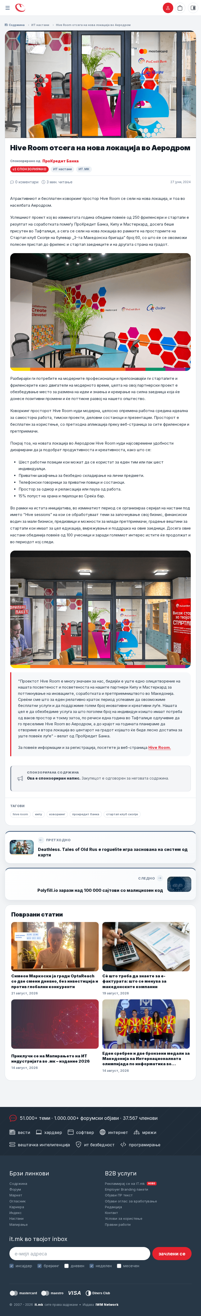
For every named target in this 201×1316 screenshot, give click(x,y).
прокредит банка (85, 814)
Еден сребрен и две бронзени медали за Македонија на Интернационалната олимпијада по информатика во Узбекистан (146, 1059)
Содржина (17, 25)
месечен (131, 1266)
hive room (20, 814)
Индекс (15, 1213)
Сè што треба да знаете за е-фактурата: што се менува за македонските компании (134, 981)
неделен (104, 1266)
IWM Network (107, 1305)
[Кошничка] (180, 8)
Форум (15, 1189)
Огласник (17, 1201)
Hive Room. (159, 747)
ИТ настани (40, 25)
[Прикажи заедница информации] (193, 8)
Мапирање (18, 1224)
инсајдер (24, 1266)
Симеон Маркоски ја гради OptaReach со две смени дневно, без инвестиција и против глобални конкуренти (54, 981)
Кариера (16, 1207)
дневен (77, 1266)
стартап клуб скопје (122, 814)
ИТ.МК (84, 169)
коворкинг (57, 814)
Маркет (15, 1195)
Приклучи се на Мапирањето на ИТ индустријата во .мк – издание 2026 (50, 1058)
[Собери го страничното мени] (7, 7)
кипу (38, 814)
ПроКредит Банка (60, 161)
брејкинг (51, 1266)
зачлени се (172, 1253)
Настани (16, 1218)
